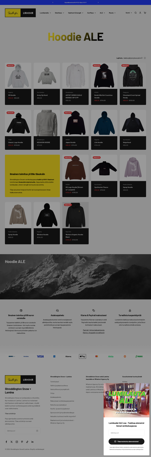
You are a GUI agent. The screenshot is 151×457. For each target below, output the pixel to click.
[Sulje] (145, 387)
